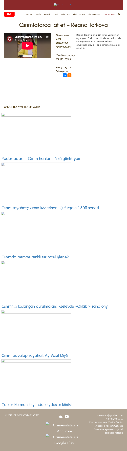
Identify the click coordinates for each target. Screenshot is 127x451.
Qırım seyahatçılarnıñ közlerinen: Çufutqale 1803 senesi (50, 208)
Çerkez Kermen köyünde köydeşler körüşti (36, 404)
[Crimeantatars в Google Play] (64, 440)
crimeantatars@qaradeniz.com (109, 415)
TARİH (63, 14)
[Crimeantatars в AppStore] (64, 428)
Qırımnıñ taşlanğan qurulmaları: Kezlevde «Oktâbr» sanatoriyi (54, 306)
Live (9, 14)
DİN (68, 14)
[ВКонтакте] (65, 75)
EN (109, 14)
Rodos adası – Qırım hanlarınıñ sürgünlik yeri (40, 158)
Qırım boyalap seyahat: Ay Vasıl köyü (34, 355)
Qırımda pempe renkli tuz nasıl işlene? (35, 257)
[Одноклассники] (69, 75)
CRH (112, 14)
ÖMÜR (38, 14)
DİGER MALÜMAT (94, 14)
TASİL (56, 14)
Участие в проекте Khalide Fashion (106, 422)
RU (106, 14)
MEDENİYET (48, 14)
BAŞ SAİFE (30, 14)
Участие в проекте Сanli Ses (109, 426)
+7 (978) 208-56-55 (113, 419)
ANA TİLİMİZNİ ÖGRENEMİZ (63, 43)
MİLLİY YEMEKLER (79, 14)
